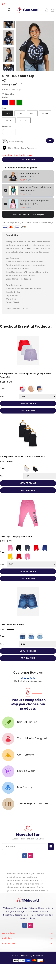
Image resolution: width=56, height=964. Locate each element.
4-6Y (20, 113)
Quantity (6, 126)
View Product (28, 403)
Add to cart (28, 159)
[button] (28, 235)
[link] (28, 934)
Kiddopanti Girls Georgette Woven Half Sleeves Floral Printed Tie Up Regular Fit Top (36, 200)
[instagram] (30, 855)
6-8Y (32, 113)
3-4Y (7, 113)
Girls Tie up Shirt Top (30, 173)
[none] (8, 23)
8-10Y (45, 113)
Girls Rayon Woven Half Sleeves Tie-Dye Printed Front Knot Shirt (36, 187)
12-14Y (24, 120)
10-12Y (9, 120)
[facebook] (24, 855)
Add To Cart (28, 411)
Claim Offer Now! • (28, 214)
